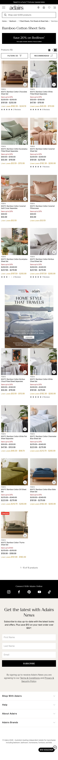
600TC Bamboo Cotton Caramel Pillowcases (42, 207)
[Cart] (54, 7)
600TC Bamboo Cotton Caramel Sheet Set (42, 150)
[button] (49, 50)
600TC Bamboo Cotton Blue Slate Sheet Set (43, 491)
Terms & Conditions (30, 678)
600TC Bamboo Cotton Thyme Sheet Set (12, 544)
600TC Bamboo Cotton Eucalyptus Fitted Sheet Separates (14, 150)
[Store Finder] (38, 7)
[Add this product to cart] (25, 85)
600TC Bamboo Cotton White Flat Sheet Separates (14, 437)
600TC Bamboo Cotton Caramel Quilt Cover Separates (13, 207)
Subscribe (29, 664)
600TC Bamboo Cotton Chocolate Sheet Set (14, 93)
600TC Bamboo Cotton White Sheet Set (41, 380)
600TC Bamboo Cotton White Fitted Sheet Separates (41, 93)
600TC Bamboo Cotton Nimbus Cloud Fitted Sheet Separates (13, 380)
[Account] (43, 7)
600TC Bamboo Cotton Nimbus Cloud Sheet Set (42, 260)
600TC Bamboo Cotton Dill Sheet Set (13, 491)
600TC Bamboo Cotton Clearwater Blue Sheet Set (43, 437)
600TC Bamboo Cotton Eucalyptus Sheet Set (14, 260)
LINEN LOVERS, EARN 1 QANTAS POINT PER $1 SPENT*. (31, 2)
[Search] (5, 15)
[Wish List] (49, 7)
